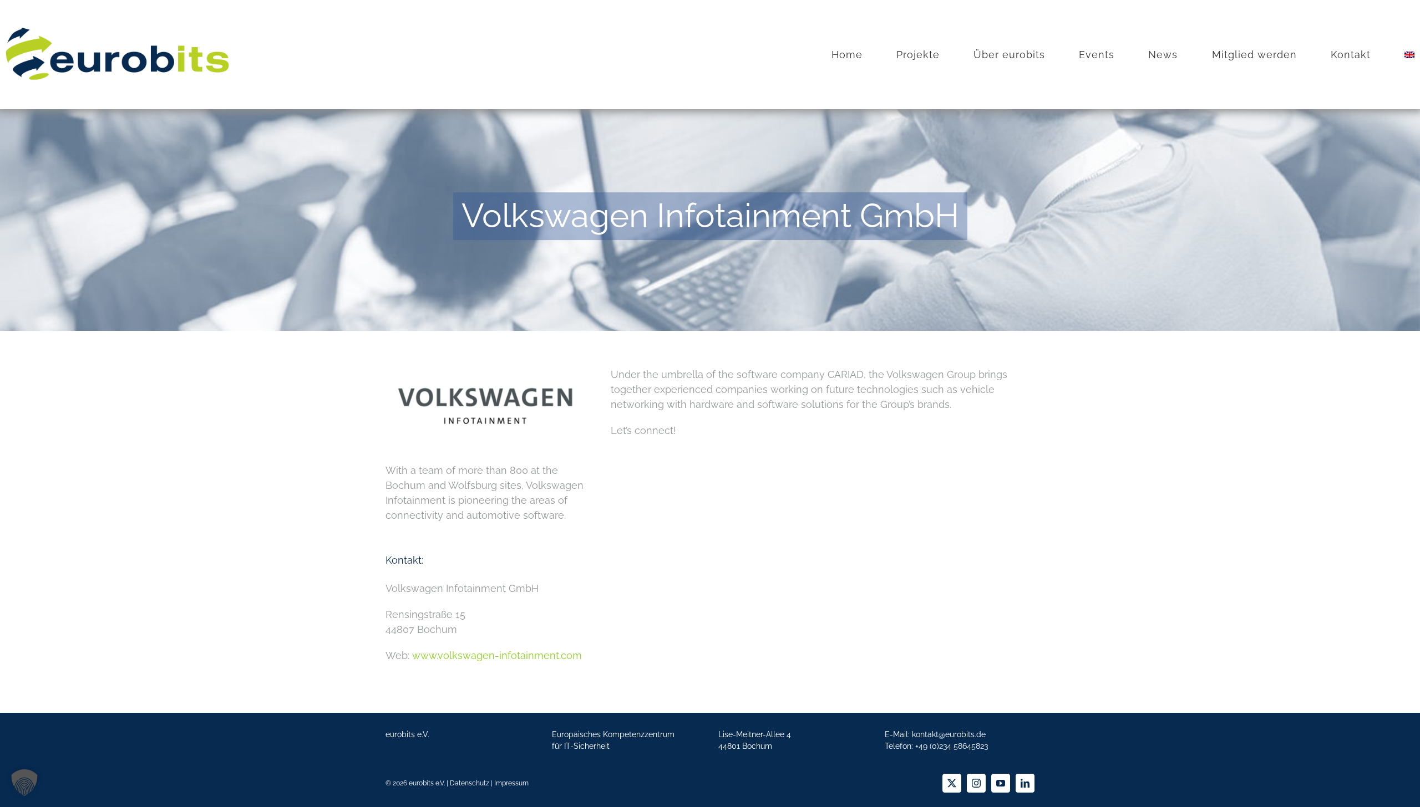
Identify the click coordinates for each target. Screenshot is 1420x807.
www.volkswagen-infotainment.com (497, 655)
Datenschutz (469, 783)
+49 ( (951, 746)
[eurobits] (117, 21)
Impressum (511, 783)
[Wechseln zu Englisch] (1409, 55)
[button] (24, 782)
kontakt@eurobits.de (949, 734)
